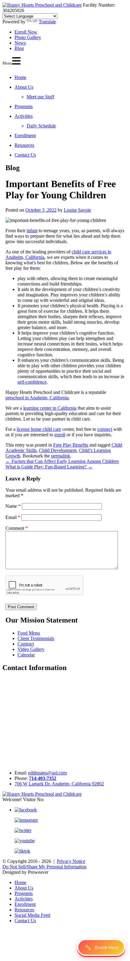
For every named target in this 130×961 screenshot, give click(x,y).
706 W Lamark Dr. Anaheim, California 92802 (59, 783)
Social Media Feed (32, 915)
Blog (19, 48)
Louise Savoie (77, 210)
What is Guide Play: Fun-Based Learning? (49, 466)
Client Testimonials (36, 638)
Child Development (57, 450)
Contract (26, 643)
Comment (16, 528)
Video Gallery (31, 649)
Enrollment (25, 135)
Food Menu (29, 633)
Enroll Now (26, 32)
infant (32, 230)
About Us (24, 87)
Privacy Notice (71, 861)
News (20, 42)
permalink (60, 455)
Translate (47, 21)
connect (104, 429)
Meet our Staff (40, 96)
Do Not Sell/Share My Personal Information (44, 866)
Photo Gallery (28, 37)
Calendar (26, 654)
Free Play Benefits (70, 444)
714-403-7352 (42, 778)
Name (13, 506)
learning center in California (49, 408)
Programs (24, 106)
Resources (24, 145)
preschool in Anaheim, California (37, 397)
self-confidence (32, 382)
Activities (24, 116)
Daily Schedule (41, 125)
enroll (59, 434)
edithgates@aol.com (47, 772)
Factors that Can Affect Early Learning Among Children (62, 461)
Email (12, 517)
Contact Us (25, 154)
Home (20, 77)
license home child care (39, 429)
